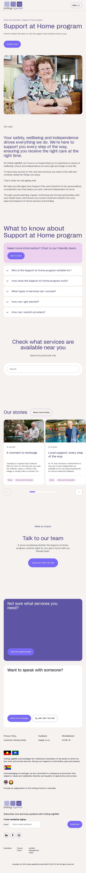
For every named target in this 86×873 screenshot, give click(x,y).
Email (6, 824)
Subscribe (74, 824)
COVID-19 (66, 740)
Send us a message (19, 718)
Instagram (19, 835)
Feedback (42, 736)
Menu (77, 5)
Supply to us (43, 740)
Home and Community (12, 20)
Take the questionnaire (20, 652)
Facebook (12, 835)
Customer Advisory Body (15, 740)
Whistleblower (68, 736)
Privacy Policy (10, 736)
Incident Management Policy (34, 850)
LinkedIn (6, 835)
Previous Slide (7, 492)
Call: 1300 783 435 (46, 718)
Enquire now (12, 44)
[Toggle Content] (43, 270)
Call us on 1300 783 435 (43, 563)
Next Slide (79, 492)
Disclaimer (8, 848)
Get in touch (16, 256)
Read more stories (41, 412)
